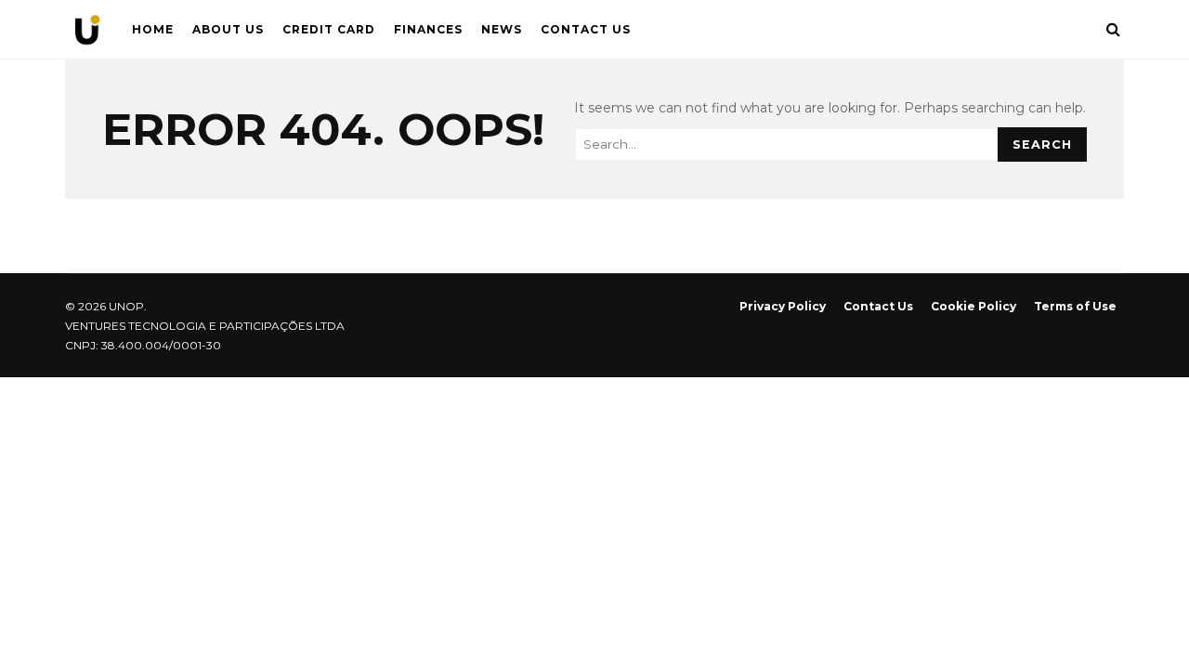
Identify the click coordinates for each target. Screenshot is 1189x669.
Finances (428, 29)
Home (153, 29)
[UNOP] (87, 34)
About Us (228, 29)
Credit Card (328, 29)
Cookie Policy (973, 306)
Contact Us (586, 29)
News (501, 29)
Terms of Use (1075, 306)
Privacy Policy (782, 306)
